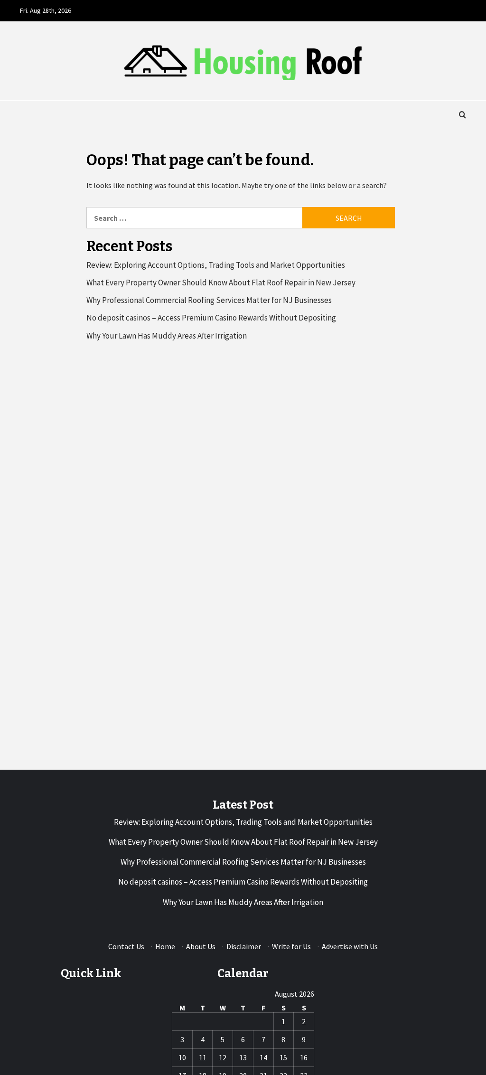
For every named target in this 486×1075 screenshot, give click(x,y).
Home (165, 946)
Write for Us (291, 946)
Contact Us (126, 946)
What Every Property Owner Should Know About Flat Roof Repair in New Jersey (220, 282)
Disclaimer (243, 946)
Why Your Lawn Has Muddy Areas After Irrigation (166, 335)
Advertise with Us (350, 946)
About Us (200, 946)
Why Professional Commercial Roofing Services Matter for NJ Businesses (209, 300)
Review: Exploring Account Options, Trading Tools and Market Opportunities (215, 265)
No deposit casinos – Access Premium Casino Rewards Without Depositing (211, 317)
